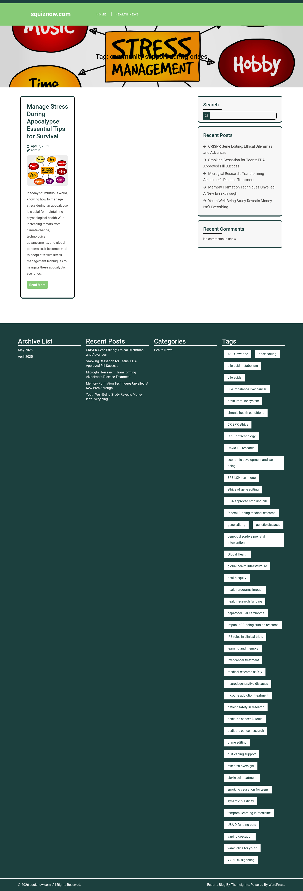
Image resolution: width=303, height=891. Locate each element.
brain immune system (243, 401)
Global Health (237, 554)
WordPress (276, 885)
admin (35, 150)
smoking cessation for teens (248, 789)
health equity (237, 578)
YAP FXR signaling (241, 860)
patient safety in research (246, 707)
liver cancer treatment (243, 660)
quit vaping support (242, 754)
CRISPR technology (242, 436)
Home (101, 14)
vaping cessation (240, 836)
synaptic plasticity (241, 801)
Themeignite (240, 885)
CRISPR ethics (238, 424)
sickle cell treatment (242, 778)
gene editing (236, 525)
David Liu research (241, 448)
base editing (267, 354)
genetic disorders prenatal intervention (246, 539)
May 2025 (25, 350)
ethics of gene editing (243, 489)
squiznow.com (51, 14)
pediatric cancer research (246, 731)
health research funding (245, 601)
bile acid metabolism (243, 366)
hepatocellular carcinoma (246, 613)
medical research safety (245, 672)
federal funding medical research (251, 513)
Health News (127, 14)
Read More (37, 285)
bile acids (234, 377)
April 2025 (25, 357)
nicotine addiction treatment (248, 695)
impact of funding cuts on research (253, 625)
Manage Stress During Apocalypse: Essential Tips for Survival (47, 121)
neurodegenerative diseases (248, 684)
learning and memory (243, 648)
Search (211, 105)
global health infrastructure (247, 566)
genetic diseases (268, 525)
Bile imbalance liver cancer (247, 389)
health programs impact (245, 590)
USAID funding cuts (242, 825)
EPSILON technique (242, 478)
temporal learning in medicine (249, 813)
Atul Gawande (238, 354)
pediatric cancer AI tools (245, 719)
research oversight (241, 766)
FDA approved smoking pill (247, 501)
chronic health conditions (246, 413)
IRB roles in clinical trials (245, 637)
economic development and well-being (251, 463)
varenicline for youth (242, 848)
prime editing (237, 742)
